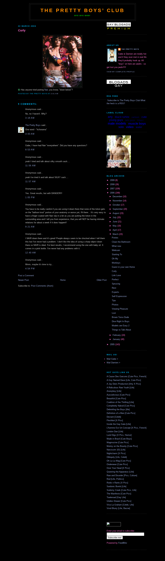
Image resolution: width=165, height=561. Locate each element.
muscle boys (137, 123)
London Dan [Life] (115, 431)
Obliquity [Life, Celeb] (117, 457)
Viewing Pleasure (120, 309)
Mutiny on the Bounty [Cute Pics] (122, 446)
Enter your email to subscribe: (121, 531)
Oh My (115, 258)
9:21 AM (29, 227)
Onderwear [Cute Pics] (117, 464)
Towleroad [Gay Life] (116, 497)
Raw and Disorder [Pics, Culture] (122, 475)
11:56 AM (30, 165)
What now (116, 246)
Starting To (117, 254)
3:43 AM (29, 134)
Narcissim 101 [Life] (116, 449)
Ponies (115, 237)
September (118, 209)
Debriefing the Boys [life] (118, 409)
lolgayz (140, 120)
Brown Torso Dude (120, 317)
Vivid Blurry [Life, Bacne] (118, 508)
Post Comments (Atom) (42, 286)
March (116, 234)
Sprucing (116, 284)
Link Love (116, 275)
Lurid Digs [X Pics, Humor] (119, 435)
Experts (115, 292)
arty (110, 116)
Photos (115, 304)
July (115, 217)
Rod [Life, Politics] (115, 479)
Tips (114, 300)
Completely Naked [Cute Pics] (121, 406)
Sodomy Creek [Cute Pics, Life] (121, 490)
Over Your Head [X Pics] (118, 468)
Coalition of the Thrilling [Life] (120, 402)
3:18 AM (29, 118)
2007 (112, 188)
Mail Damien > (113, 362)
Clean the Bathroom (121, 242)
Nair (46, 90)
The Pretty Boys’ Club (82, 10)
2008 (112, 184)
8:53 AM (29, 149)
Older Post (102, 280)
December (118, 196)
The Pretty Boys (33, 125)
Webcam (116, 250)
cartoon (135, 117)
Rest (114, 288)
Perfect (115, 279)
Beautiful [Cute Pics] (116, 398)
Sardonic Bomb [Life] (116, 486)
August (116, 213)
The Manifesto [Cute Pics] (119, 493)
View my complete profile (121, 72)
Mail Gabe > (112, 359)
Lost (114, 313)
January (117, 339)
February (117, 335)
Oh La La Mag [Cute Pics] (119, 461)
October (117, 205)
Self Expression (119, 296)
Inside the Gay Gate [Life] (119, 424)
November (118, 200)
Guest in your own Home (123, 267)
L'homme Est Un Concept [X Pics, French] (126, 428)
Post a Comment (26, 275)
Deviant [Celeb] (114, 417)
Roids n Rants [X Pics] (117, 482)
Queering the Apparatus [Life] (120, 472)
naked (114, 127)
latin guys (130, 120)
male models (117, 123)
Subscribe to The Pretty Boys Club (123, 100)
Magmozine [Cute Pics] (118, 442)
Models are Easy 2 (120, 325)
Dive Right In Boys (120, 321)
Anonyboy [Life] (114, 391)
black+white (122, 116)
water (139, 127)
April (115, 230)
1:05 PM (30, 197)
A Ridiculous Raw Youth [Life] (120, 387)
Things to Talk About (121, 330)
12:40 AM (30, 252)
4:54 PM (30, 268)
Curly (21, 30)
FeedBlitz (122, 543)
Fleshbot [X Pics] (115, 420)
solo (121, 127)
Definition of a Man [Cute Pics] (121, 413)
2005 (112, 344)
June (115, 221)
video (130, 127)
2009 (112, 180)
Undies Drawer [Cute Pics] (119, 501)
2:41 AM (54, 93)
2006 (112, 193)
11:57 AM (30, 181)
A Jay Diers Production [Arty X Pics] (124, 384)
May (115, 226)
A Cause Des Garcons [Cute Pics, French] (126, 376)
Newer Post (23, 280)
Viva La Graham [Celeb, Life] (120, 505)
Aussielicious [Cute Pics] (118, 395)
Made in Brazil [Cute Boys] (119, 439)
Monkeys (116, 263)
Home (63, 280)
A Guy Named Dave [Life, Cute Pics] (124, 380)
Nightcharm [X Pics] (116, 453)
